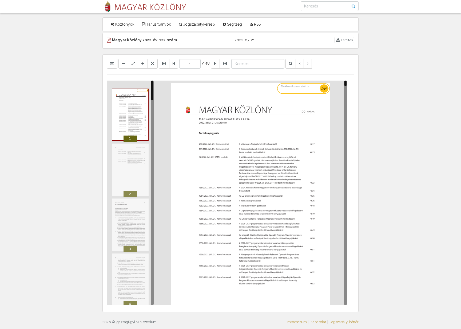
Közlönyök (124, 24)
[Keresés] (290, 63)
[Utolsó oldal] (225, 63)
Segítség (234, 24)
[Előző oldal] (173, 63)
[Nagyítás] (143, 63)
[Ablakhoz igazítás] (133, 63)
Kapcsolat (318, 322)
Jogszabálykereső (198, 24)
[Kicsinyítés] (123, 63)
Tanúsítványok (158, 24)
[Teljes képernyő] (153, 63)
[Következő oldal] (215, 63)
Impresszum (297, 322)
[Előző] (300, 63)
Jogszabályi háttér (344, 322)
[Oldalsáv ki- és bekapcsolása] (112, 63)
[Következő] (308, 63)
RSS (257, 24)
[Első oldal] (164, 63)
